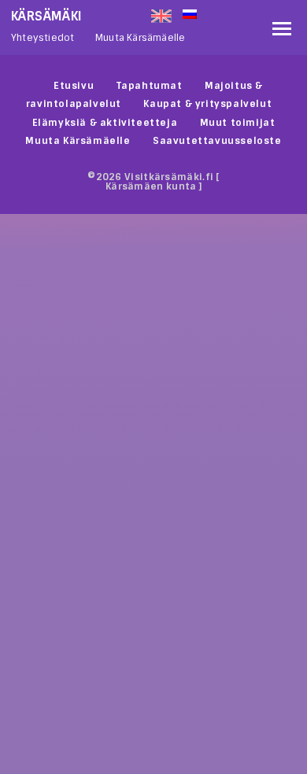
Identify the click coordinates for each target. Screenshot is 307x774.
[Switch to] (223, 12)
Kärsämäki (47, 16)
